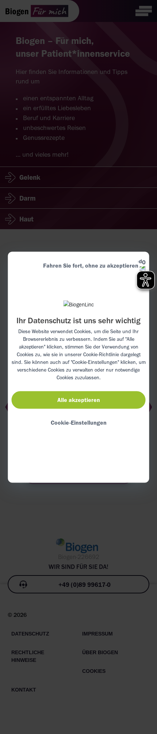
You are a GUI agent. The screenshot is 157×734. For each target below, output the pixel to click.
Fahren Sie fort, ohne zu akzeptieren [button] (90, 265)
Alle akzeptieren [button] (78, 399)
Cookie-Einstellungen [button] (79, 422)
